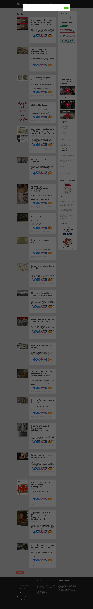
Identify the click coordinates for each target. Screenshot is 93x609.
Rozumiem (66, 7)
